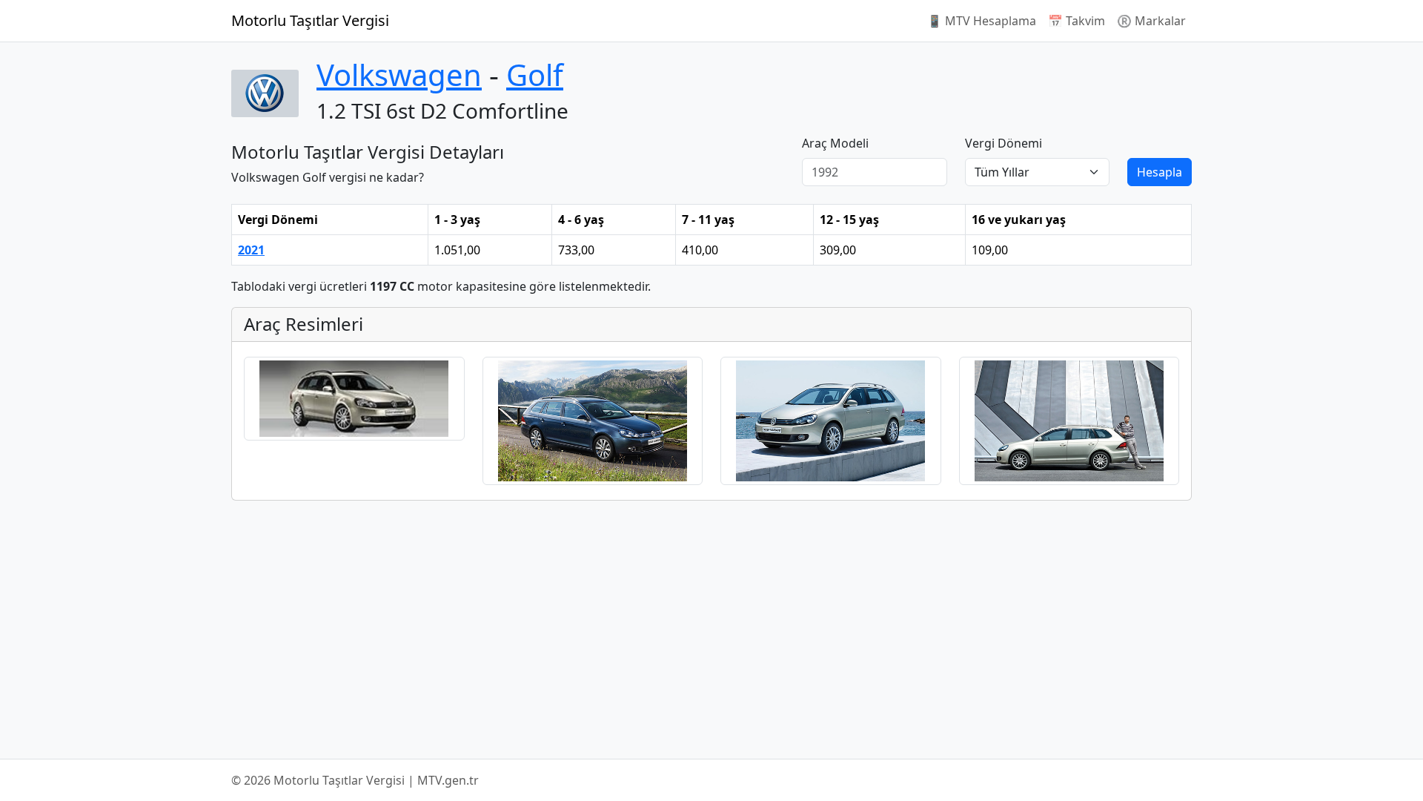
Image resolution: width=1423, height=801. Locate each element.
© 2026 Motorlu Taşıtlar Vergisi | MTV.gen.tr (355, 780)
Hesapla (1159, 172)
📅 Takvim (1076, 21)
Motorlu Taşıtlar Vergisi (310, 20)
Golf (534, 74)
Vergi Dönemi (1003, 143)
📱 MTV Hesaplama (981, 21)
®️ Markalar (1151, 21)
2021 (251, 250)
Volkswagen (399, 74)
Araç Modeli (835, 143)
